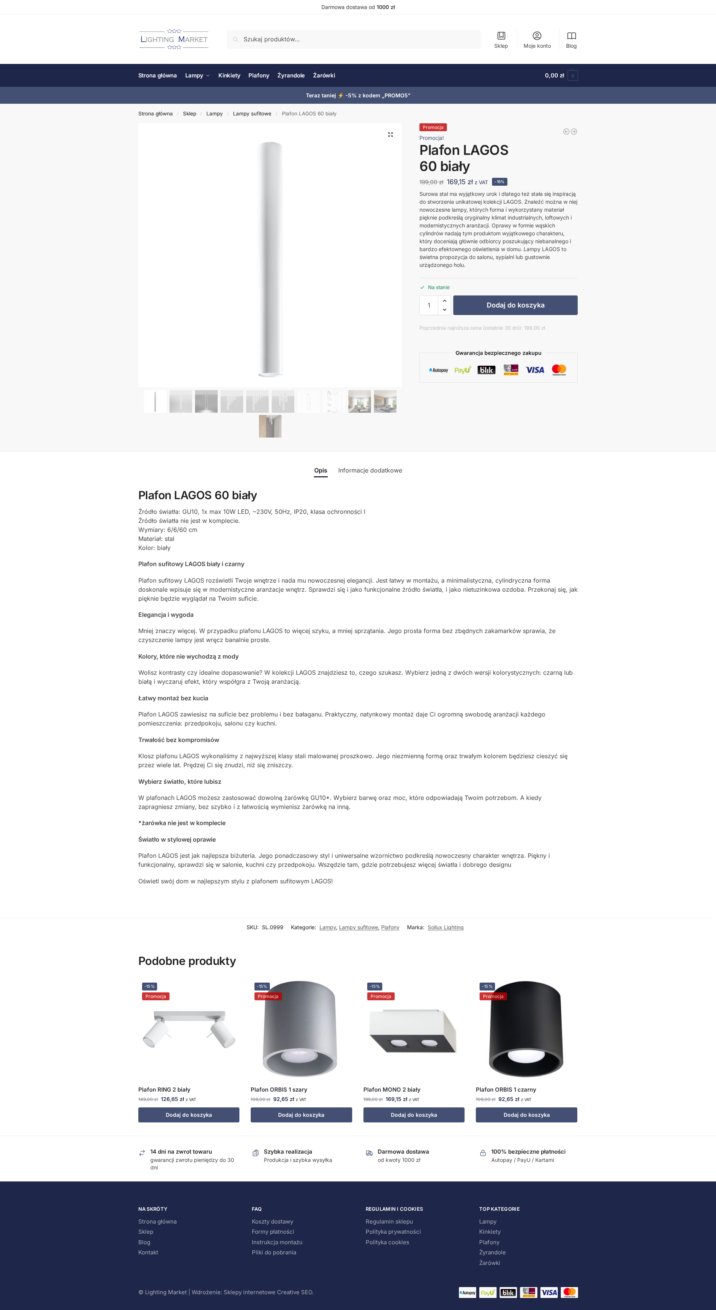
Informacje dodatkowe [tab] (370, 470)
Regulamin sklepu (389, 1221)
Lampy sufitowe (252, 114)
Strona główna (155, 114)
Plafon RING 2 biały (164, 1089)
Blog (571, 45)
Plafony (390, 927)
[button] (561, 75)
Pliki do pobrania (274, 1252)
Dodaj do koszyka (516, 305)
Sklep (501, 45)
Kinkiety (490, 1231)
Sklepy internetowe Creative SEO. (268, 1292)
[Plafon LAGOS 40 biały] (566, 131)
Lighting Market (166, 1292)
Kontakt (148, 1252)
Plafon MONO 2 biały (392, 1089)
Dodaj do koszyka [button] (189, 1115)
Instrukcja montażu (277, 1242)
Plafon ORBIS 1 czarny (506, 1089)
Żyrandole (492, 1252)
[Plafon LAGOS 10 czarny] (574, 131)
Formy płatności (273, 1231)
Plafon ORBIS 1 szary (279, 1089)
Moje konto (537, 45)
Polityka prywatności (393, 1231)
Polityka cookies (387, 1242)
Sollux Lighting (446, 927)
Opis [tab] (320, 470)
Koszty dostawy (272, 1221)
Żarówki (489, 1262)
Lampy (214, 114)
